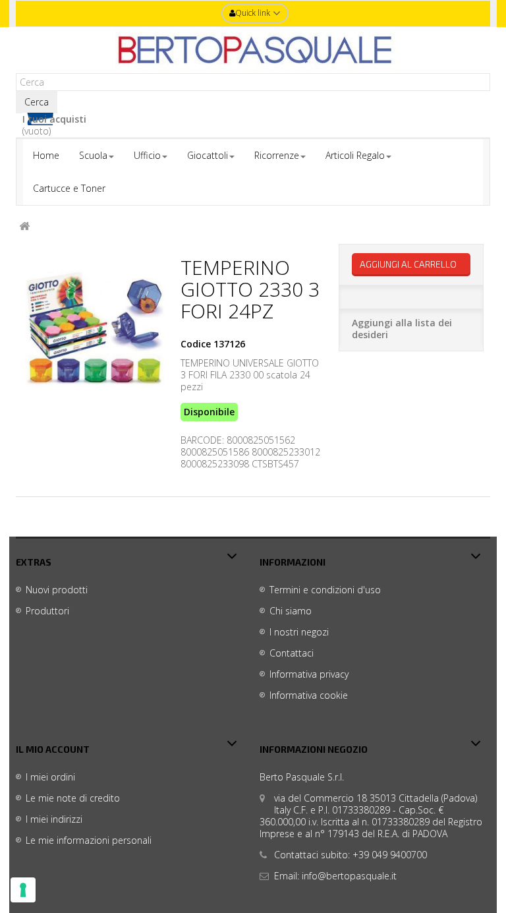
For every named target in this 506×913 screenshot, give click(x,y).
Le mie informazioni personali (89, 840)
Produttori (47, 610)
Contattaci (291, 653)
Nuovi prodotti (57, 589)
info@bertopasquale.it (349, 875)
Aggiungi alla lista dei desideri (402, 328)
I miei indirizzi (54, 819)
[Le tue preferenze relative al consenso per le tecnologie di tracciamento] (23, 889)
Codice (196, 344)
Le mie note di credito (73, 798)
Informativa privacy (309, 674)
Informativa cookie (308, 695)
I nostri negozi (299, 632)
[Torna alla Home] (24, 226)
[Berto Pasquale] (253, 50)
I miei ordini (50, 777)
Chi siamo (290, 610)
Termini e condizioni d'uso (325, 589)
